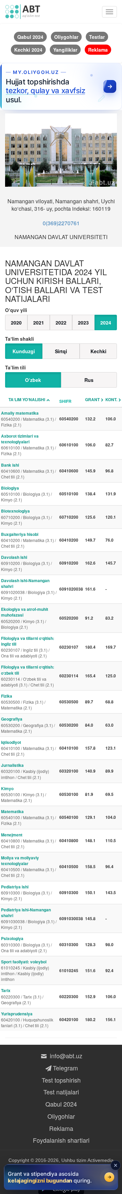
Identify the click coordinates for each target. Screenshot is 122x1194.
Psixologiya (26, 944)
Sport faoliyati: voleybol (25, 970)
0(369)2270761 (61, 223)
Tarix (22, 996)
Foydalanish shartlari (61, 1140)
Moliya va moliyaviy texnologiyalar (28, 866)
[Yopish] (115, 1165)
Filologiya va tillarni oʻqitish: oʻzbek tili (27, 675)
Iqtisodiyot (28, 748)
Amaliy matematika (28, 418)
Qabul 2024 (61, 1103)
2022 (61, 322)
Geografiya (28, 724)
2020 (16, 322)
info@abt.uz (65, 1055)
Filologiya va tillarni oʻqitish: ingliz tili (27, 646)
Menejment (28, 840)
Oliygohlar (61, 1116)
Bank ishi (28, 470)
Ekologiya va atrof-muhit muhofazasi (24, 617)
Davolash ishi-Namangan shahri (29, 589)
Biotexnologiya (26, 516)
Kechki (98, 351)
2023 (83, 322)
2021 (38, 322)
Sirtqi (61, 351)
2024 (105, 322)
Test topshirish (61, 1079)
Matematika (28, 817)
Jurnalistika (25, 771)
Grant (92, 399)
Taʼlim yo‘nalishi (26, 399)
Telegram (65, 1067)
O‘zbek (33, 380)
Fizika (23, 701)
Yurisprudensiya (27, 1019)
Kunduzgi (24, 351)
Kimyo (23, 794)
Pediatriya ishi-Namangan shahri (29, 918)
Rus (89, 380)
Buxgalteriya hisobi (28, 540)
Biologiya (26, 493)
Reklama (61, 1128)
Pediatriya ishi (26, 892)
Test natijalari (61, 1091)
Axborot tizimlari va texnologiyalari (28, 444)
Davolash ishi (26, 563)
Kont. (111, 399)
